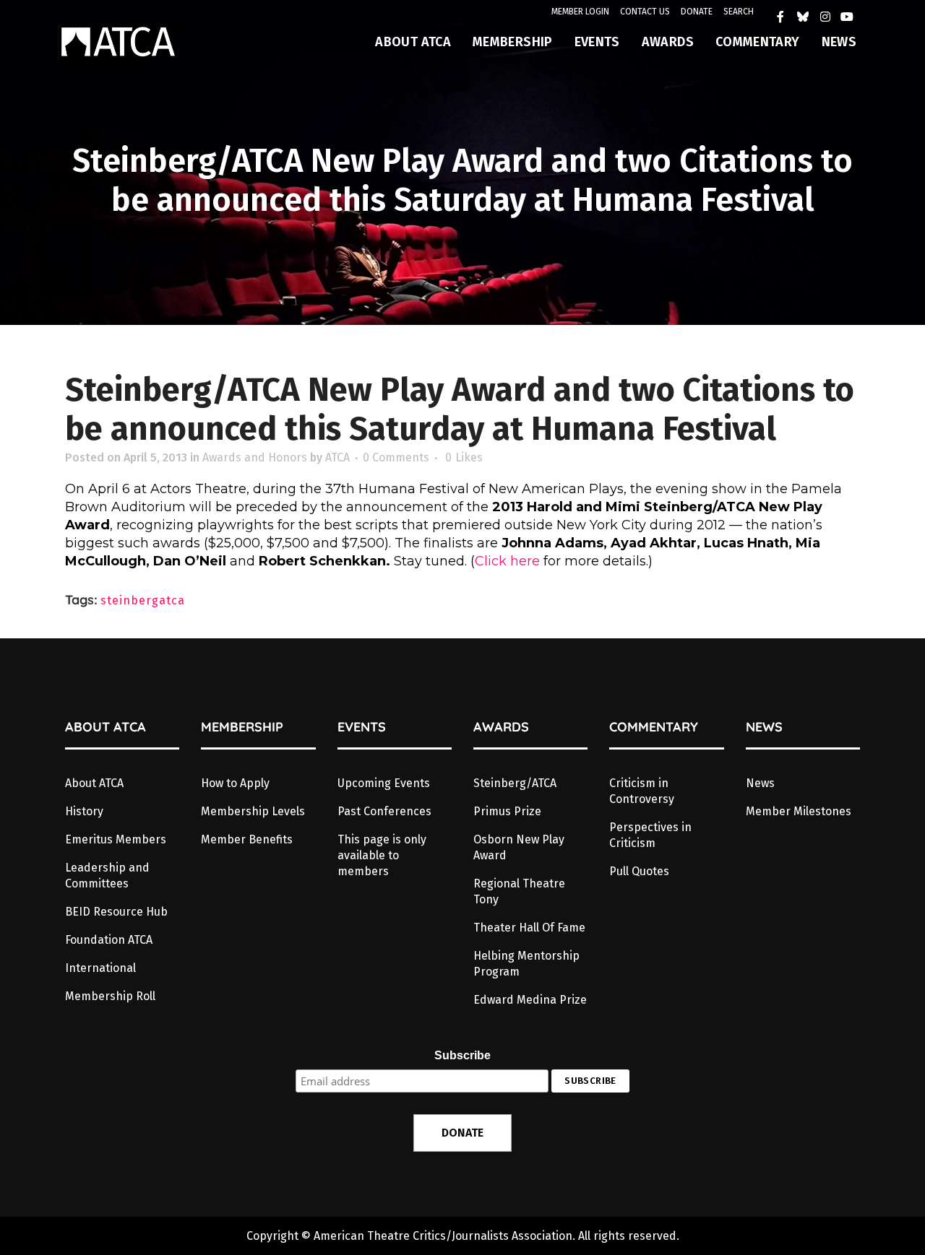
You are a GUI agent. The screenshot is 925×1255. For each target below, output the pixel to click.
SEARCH (738, 11)
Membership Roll (110, 996)
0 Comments (396, 457)
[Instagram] (825, 16)
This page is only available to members (381, 855)
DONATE (697, 11)
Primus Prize (507, 811)
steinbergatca (142, 600)
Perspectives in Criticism (650, 835)
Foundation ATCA (108, 940)
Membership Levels (253, 811)
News (760, 783)
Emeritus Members (115, 839)
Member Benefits (247, 839)
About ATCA (94, 783)
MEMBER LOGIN (580, 11)
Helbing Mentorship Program (526, 963)
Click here (507, 561)
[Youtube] (847, 16)
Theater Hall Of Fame (529, 927)
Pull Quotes (639, 871)
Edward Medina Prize (530, 1000)
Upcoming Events (383, 783)
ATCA (337, 457)
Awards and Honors (254, 457)
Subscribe (462, 1055)
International (100, 968)
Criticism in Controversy (641, 791)
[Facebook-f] (781, 16)
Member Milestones (798, 811)
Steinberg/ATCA (514, 783)
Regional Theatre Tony (519, 891)
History (84, 811)
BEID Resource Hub (116, 912)
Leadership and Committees (107, 875)
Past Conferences (384, 811)
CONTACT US (645, 11)
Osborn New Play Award (518, 847)
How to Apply (235, 783)
